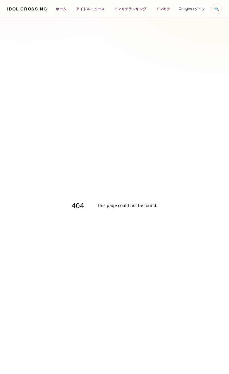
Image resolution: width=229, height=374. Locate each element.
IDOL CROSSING (27, 9)
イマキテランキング (130, 9)
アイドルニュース (90, 9)
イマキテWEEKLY (170, 9)
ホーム (61, 9)
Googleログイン (192, 9)
